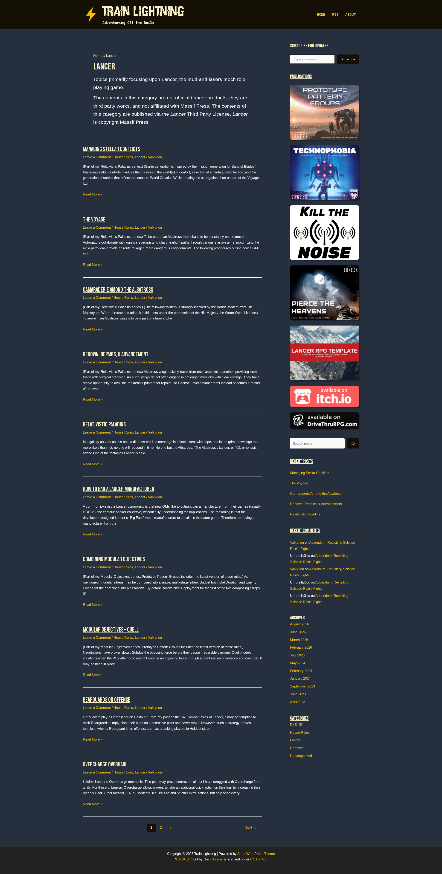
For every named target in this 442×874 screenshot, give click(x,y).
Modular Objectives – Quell (111, 629)
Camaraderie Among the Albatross (118, 289)
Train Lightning (143, 11)
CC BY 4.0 (258, 859)
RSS (335, 14)
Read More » (92, 194)
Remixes (297, 748)
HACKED (183, 859)
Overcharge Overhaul (105, 764)
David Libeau (213, 859)
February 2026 (301, 647)
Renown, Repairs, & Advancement (115, 354)
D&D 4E (296, 725)
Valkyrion (297, 542)
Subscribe (348, 59)
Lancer (140, 157)
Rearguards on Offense (106, 700)
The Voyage (94, 219)
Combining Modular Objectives (114, 559)
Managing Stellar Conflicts (111, 149)
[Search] (353, 443)
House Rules (123, 157)
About (350, 14)
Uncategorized (301, 756)
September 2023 (302, 686)
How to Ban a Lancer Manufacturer (118, 489)
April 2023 (297, 702)
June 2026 (298, 632)
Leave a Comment (97, 157)
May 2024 (297, 663)
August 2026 (299, 624)
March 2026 (299, 640)
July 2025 (297, 655)
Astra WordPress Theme (256, 854)
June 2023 (298, 694)
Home (321, 14)
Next (250, 827)
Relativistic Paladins (104, 424)
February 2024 (301, 671)
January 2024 (300, 678)
